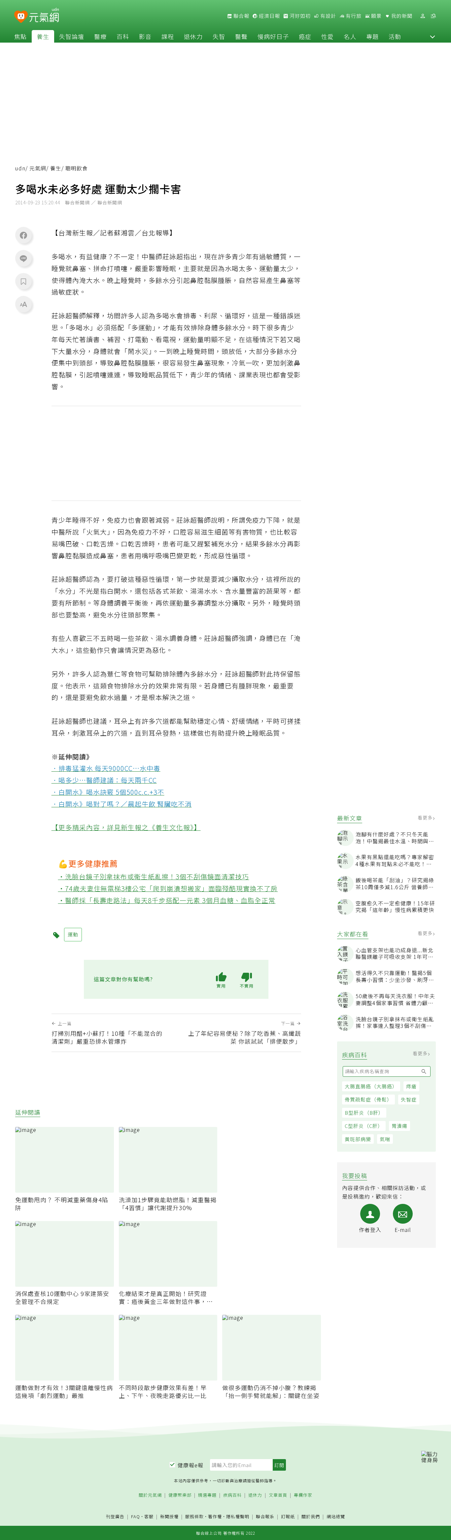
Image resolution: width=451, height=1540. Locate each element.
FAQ (135, 1516)
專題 (372, 36)
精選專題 (207, 1495)
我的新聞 (401, 16)
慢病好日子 (273, 36)
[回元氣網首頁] (44, 15)
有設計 (327, 16)
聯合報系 (265, 1516)
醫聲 (241, 36)
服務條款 (194, 1516)
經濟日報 (269, 16)
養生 (43, 36)
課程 (167, 36)
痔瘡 (411, 1086)
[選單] (433, 16)
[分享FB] (23, 235)
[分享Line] (23, 258)
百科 (123, 36)
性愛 (327, 36)
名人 (350, 36)
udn (20, 168)
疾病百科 (232, 1495)
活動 (395, 36)
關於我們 (310, 1516)
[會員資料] (423, 16)
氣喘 (385, 1139)
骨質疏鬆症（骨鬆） (368, 1099)
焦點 (20, 36)
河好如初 (299, 16)
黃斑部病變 (358, 1139)
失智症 (409, 1099)
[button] (432, 36)
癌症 (305, 36)
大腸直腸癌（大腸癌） (371, 1086)
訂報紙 (288, 1516)
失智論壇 (71, 36)
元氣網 (37, 168)
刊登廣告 (115, 1516)
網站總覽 (336, 1516)
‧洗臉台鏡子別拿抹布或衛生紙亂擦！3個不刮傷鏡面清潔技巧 (153, 876)
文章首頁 (278, 1495)
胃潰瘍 (399, 1125)
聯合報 (240, 16)
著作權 (215, 1516)
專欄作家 (303, 1495)
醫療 (100, 36)
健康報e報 (190, 1465)
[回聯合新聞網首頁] (21, 17)
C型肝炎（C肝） (364, 1125)
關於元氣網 (150, 1495)
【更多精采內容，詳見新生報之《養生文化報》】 (126, 827)
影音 (145, 36)
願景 (376, 16)
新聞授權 (169, 1516)
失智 (219, 36)
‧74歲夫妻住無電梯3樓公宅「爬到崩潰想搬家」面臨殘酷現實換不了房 (168, 888)
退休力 (193, 36)
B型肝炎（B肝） (364, 1112)
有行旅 (353, 16)
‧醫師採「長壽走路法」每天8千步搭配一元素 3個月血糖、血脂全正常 (167, 900)
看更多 (426, 817)
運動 (73, 934)
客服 (149, 1516)
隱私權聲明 (237, 1516)
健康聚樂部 (179, 1495)
